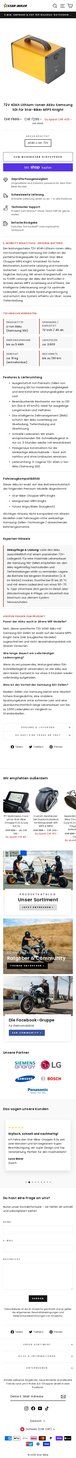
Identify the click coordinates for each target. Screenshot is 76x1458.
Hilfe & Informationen (37, 1356)
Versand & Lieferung (38, 727)
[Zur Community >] (38, 1009)
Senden (38, 1298)
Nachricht (12, 1259)
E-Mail (8, 1240)
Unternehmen (37, 1367)
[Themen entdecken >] (38, 946)
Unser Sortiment (37, 1344)
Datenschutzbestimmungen (29, 1315)
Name (7, 1221)
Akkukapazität (38, 136)
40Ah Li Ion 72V (38, 143)
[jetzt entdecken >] (38, 883)
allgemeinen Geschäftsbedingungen (37, 1312)
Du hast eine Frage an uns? (38, 735)
